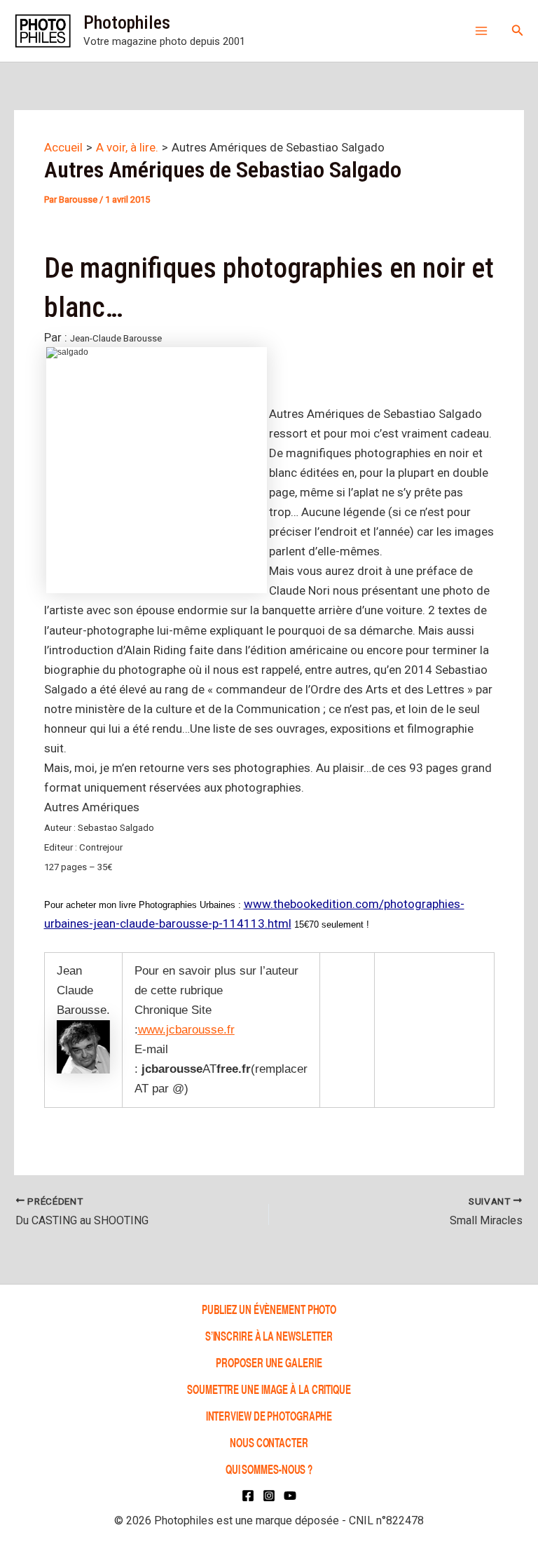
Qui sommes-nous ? (269, 1468)
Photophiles (126, 22)
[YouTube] (290, 1495)
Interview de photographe (269, 1415)
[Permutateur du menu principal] (481, 31)
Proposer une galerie (269, 1362)
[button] (517, 30)
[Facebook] (248, 1495)
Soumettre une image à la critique (269, 1388)
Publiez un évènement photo (269, 1308)
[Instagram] (269, 1495)
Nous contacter (269, 1442)
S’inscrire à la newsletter (269, 1335)
